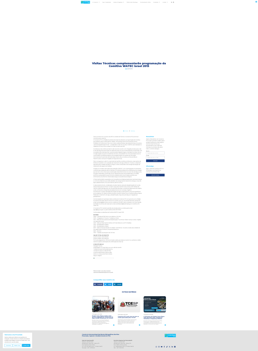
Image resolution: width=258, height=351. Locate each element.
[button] (256, 1)
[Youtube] (161, 347)
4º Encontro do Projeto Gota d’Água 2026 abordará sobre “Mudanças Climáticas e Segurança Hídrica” (154, 317)
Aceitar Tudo (26, 345)
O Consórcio (95, 2)
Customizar (8, 345)
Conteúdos (155, 2)
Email (147, 155)
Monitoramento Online (145, 2)
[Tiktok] (167, 347)
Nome (147, 151)
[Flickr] (175, 347)
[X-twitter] (169, 347)
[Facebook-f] (164, 347)
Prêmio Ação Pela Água (132, 2)
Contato (164, 2)
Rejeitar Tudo (17, 345)
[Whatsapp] (156, 347)
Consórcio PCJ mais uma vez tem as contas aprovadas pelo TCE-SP (128, 317)
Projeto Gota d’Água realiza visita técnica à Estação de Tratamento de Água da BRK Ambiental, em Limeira (102, 317)
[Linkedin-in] (172, 347)
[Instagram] (159, 347)
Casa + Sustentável (106, 2)
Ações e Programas (117, 2)
